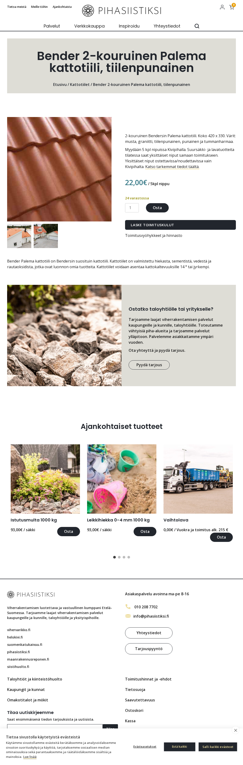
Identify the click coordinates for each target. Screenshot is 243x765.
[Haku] (197, 26)
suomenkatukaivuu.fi (24, 644)
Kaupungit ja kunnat (26, 689)
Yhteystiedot (167, 26)
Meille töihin (39, 7)
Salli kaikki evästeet (217, 747)
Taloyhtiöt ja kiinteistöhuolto (34, 679)
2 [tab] (119, 557)
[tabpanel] (45, 490)
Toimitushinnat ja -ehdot (148, 679)
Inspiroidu (129, 26)
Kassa (130, 720)
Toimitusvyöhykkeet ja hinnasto (153, 235)
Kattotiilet (80, 84)
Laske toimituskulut (152, 224)
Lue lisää (30, 757)
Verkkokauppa (89, 26)
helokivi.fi (15, 637)
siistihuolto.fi (18, 666)
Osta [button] (68, 531)
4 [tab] (128, 557)
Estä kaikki (179, 747)
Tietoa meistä (16, 7)
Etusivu (60, 84)
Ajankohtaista (62, 7)
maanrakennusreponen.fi (28, 659)
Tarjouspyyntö (149, 648)
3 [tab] (124, 557)
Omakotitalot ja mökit (27, 700)
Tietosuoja (135, 689)
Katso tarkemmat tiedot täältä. (172, 166)
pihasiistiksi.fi (18, 652)
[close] (235, 730)
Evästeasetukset (144, 747)
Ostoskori (134, 710)
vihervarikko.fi (18, 630)
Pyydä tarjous (149, 364)
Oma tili (222, 7)
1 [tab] (114, 557)
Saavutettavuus (140, 700)
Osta (157, 207)
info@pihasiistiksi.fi (151, 616)
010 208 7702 (146, 607)
